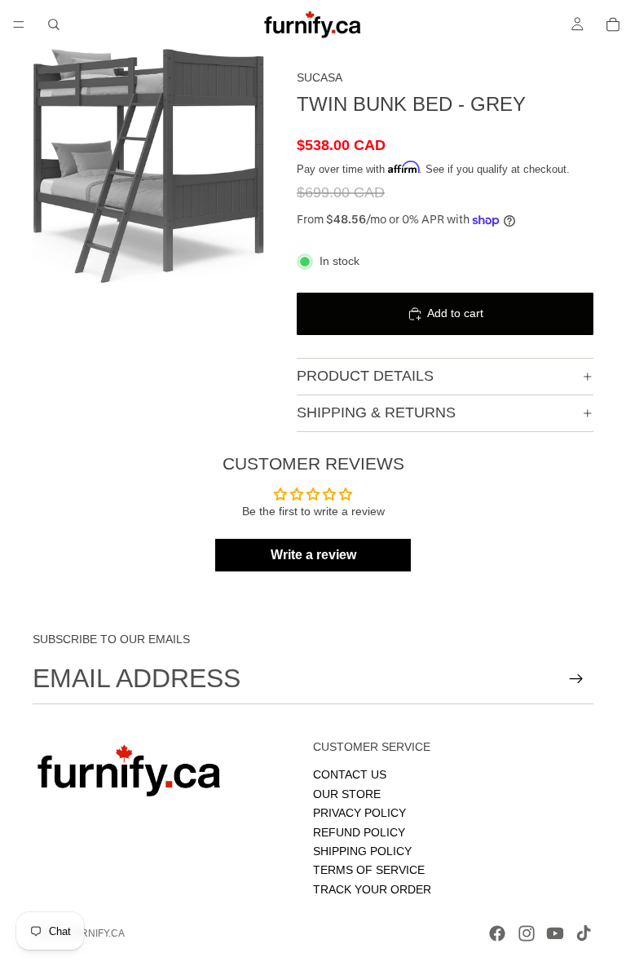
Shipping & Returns (376, 412)
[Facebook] (497, 933)
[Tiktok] (583, 933)
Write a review (313, 555)
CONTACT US (349, 775)
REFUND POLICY (359, 832)
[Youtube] (555, 933)
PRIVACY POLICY (359, 812)
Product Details (365, 376)
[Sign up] (576, 679)
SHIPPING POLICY (362, 851)
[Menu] (18, 24)
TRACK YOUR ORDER (372, 889)
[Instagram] (526, 933)
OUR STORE (347, 794)
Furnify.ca (96, 933)
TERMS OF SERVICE (369, 870)
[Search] (54, 24)
